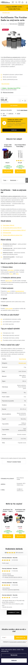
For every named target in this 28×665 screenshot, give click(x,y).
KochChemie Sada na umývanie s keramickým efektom (20, 510)
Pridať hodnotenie (14, 462)
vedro (8, 291)
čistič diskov (10, 270)
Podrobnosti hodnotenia (21, 23)
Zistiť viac (14, 130)
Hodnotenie (13, 180)
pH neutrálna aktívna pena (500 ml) (12, 227)
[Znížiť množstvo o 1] (20, 100)
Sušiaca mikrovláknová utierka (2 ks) (12, 235)
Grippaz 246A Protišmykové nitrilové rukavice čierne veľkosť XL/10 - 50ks (8, 145)
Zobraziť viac (14, 612)
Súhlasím (14, 660)
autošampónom (20, 291)
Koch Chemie (24, 110)
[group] (8, 158)
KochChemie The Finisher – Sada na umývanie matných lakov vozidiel (8, 510)
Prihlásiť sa (20, 637)
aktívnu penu (8, 280)
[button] (7, 167)
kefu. (17, 273)
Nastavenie (14, 655)
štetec (11, 273)
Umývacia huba (7, 232)
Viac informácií (5, 83)
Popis (4, 180)
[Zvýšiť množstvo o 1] (25, 100)
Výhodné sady (22, 363)
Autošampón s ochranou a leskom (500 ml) (14, 230)
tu (7, 651)
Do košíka (14, 105)
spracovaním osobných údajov (18, 642)
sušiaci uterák (8, 308)
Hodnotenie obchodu (14, 549)
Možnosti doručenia (8, 92)
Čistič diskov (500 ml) (8, 225)
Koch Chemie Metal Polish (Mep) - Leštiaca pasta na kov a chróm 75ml (20, 145)
